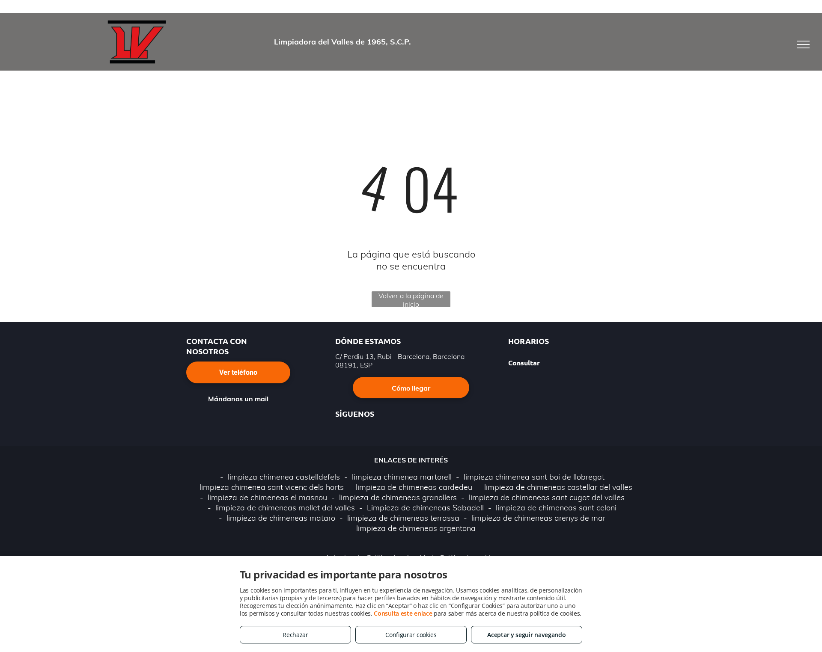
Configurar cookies (411, 635)
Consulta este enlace (403, 613)
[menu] (803, 44)
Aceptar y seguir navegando (526, 635)
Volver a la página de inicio (411, 299)
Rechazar (295, 635)
